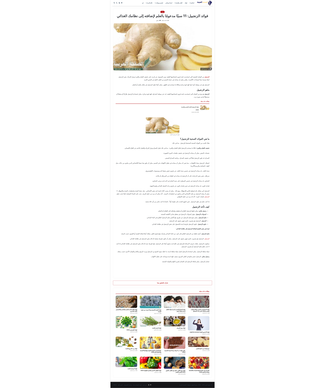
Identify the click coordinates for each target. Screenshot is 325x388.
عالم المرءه (149, 3)
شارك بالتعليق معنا (162, 283)
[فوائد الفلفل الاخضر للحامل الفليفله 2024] (150, 363)
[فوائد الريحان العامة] (126, 362)
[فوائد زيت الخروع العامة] (126, 342)
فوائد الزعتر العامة (156, 328)
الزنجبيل (206, 197)
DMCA (115, 385)
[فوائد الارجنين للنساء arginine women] (198, 323)
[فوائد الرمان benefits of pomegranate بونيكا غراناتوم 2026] (198, 363)
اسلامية (192, 3)
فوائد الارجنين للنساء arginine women (199, 332)
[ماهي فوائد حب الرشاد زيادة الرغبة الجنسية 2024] (174, 343)
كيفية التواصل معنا (137, 385)
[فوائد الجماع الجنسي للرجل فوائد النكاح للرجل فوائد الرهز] (174, 302)
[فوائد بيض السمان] (174, 321)
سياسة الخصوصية (128, 385)
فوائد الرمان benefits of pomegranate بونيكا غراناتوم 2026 (199, 371)
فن (143, 3)
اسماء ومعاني (168, 3)
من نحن (145, 385)
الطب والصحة (179, 3)
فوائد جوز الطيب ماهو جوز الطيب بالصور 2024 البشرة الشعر (175, 371)
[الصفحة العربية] (204, 2)
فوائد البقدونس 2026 (132, 330)
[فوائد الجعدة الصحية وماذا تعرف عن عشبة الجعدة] (150, 302)
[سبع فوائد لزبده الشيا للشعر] (198, 342)
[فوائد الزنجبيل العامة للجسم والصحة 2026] (204, 107)
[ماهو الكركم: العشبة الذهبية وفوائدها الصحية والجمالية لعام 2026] (150, 343)
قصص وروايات (159, 3)
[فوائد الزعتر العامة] (150, 321)
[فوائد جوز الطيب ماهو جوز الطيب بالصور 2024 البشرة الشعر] (174, 363)
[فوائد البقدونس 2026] (126, 322)
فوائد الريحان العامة (132, 368)
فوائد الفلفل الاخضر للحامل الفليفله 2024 (151, 370)
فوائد (186, 3)
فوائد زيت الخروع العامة (131, 348)
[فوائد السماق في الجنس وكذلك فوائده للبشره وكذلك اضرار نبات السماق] (198, 302)
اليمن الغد (120, 385)
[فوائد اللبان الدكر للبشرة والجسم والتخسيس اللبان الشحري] (126, 302)
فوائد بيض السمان (181, 328)
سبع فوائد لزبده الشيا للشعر (202, 348)
